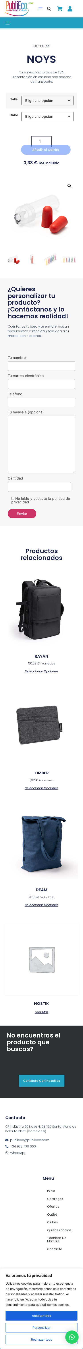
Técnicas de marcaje (56, 1239)
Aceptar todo (41, 1315)
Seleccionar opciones (41, 671)
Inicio (51, 1191)
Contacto (54, 1249)
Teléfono (15, 394)
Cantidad (15, 478)
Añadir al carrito (45, 149)
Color (14, 115)
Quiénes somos (59, 1230)
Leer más (41, 1012)
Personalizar (41, 1327)
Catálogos (55, 1199)
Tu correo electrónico (26, 376)
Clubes (52, 1222)
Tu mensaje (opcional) (26, 412)
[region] (41, 1308)
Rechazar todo (41, 1339)
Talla (13, 99)
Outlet (52, 1214)
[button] (40, 9)
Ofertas (53, 1206)
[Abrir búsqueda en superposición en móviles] (49, 9)
